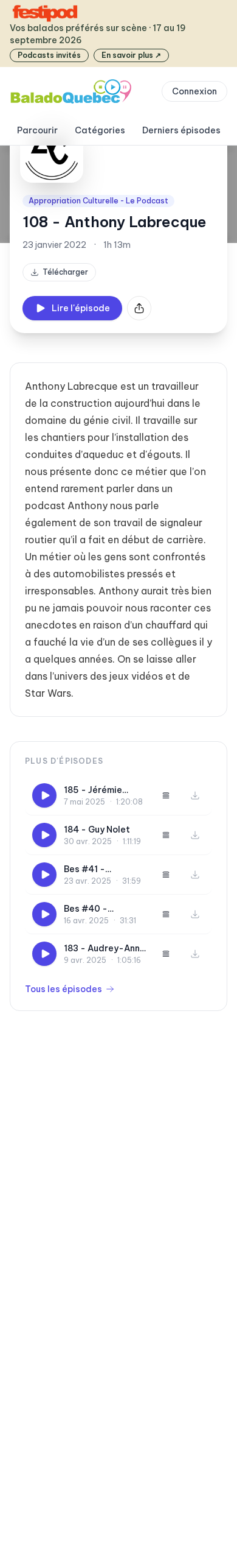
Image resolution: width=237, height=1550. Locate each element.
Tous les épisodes (63, 989)
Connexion (194, 91)
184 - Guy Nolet (97, 829)
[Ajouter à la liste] (166, 795)
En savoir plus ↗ (131, 55)
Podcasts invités (49, 55)
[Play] (44, 795)
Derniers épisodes (181, 130)
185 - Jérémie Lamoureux (93, 790)
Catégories (100, 130)
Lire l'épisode (81, 308)
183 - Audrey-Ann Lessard (102, 948)
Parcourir (37, 130)
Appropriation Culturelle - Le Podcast (98, 200)
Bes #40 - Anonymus (86, 909)
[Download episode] (195, 795)
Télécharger (65, 272)
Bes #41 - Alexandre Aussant (105, 869)
